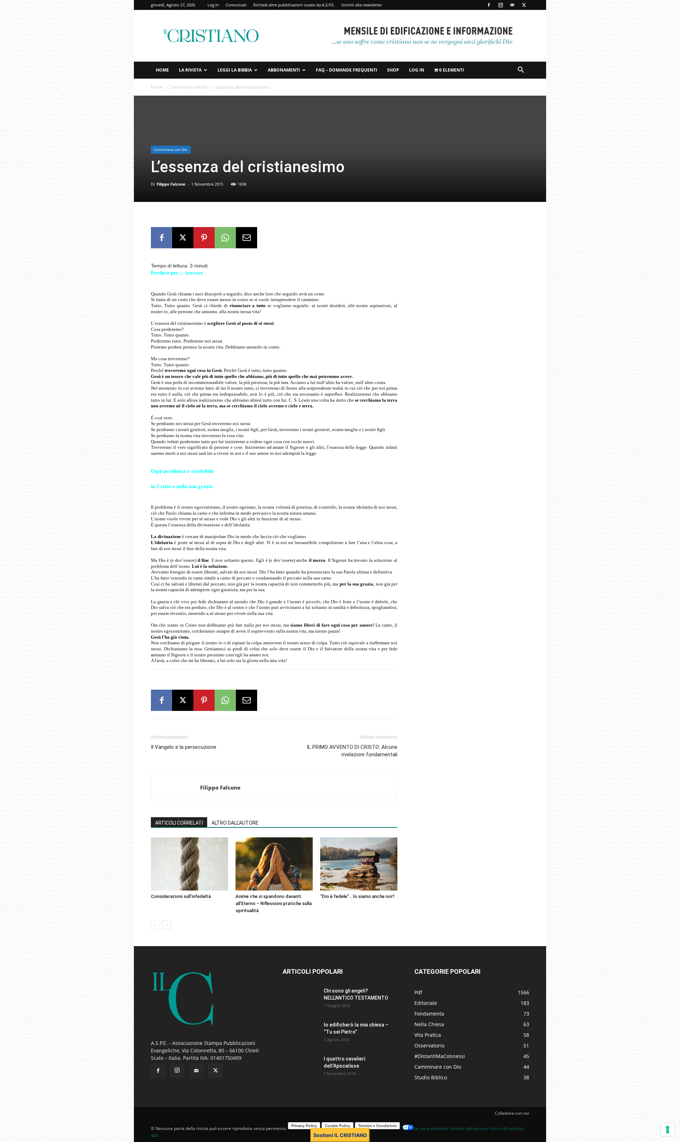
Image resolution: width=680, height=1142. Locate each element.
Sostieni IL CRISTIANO (340, 1135)
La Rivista (190, 70)
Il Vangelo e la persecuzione (183, 747)
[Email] (246, 237)
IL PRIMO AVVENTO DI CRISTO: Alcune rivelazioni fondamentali (352, 751)
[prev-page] (155, 924)
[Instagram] (500, 5)
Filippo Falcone (171, 184)
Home (162, 70)
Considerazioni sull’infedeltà (181, 896)
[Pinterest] (204, 237)
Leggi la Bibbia (234, 70)
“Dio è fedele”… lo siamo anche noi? (357, 896)
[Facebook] (488, 5)
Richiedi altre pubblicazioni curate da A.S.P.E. (294, 4)
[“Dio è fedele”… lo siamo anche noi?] (358, 864)
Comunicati (236, 4)
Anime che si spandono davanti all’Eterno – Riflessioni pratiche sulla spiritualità (274, 903)
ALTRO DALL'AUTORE (235, 823)
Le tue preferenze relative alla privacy (451, 1128)
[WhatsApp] (225, 237)
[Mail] (512, 5)
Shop (393, 70)
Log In (213, 4)
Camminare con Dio (189, 87)
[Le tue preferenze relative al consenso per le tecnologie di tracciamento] (667, 1129)
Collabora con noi (512, 1113)
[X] (523, 5)
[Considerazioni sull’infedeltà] (189, 864)
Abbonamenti (284, 70)
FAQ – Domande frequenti (346, 70)
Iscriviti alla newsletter (361, 4)
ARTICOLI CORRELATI (179, 823)
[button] (520, 70)
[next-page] (166, 924)
